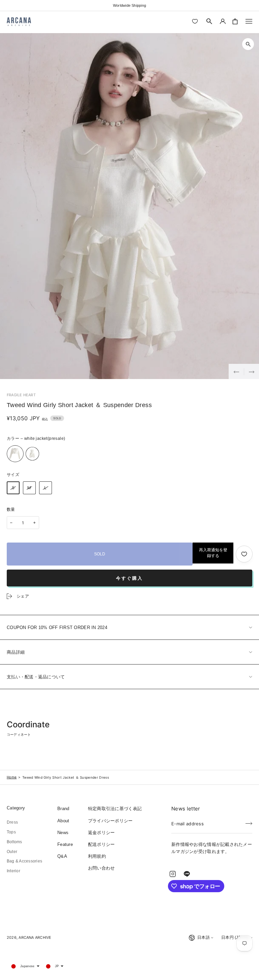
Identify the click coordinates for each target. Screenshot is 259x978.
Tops (11, 832)
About (63, 820)
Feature (65, 844)
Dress (12, 822)
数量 (11, 509)
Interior (13, 871)
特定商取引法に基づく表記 (115, 808)
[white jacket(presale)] (15, 453)
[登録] (249, 821)
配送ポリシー (101, 844)
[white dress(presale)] (32, 453)
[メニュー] (249, 21)
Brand (63, 808)
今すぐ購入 (129, 578)
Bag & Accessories (24, 861)
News (62, 832)
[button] (209, 21)
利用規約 (97, 856)
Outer (12, 851)
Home (12, 777)
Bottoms (14, 841)
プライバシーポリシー (110, 820)
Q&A (62, 856)
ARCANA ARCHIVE (35, 937)
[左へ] (236, 371)
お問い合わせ (101, 868)
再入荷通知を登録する (213, 553)
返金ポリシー (101, 832)
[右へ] (251, 371)
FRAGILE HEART (21, 395)
